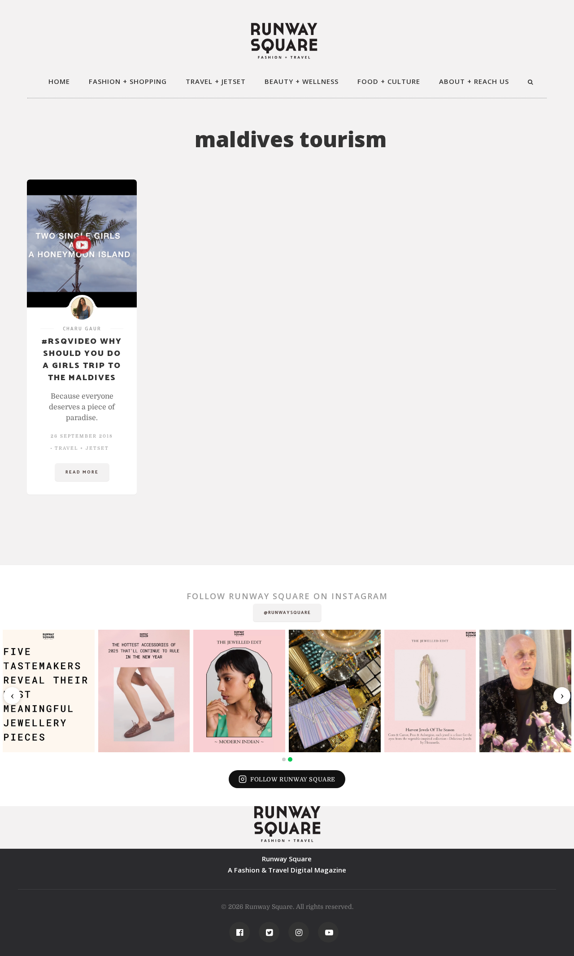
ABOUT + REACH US (474, 81)
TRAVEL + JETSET (216, 81)
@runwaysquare (287, 612)
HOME (59, 81)
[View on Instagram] (49, 691)
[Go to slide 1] (284, 759)
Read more (82, 472)
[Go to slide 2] (290, 759)
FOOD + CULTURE (388, 81)
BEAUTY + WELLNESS (302, 81)
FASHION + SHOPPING (128, 81)
